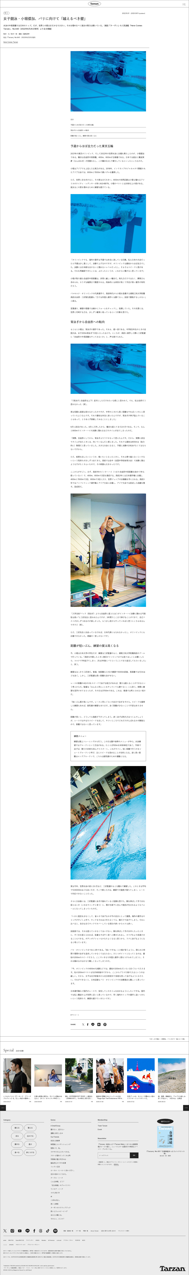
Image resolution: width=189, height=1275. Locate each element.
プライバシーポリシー (34, 1244)
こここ (5, 1244)
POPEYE (77, 1240)
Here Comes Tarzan (10, 42)
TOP (150, 1039)
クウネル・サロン (68, 1240)
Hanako (44, 1240)
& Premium (51, 1240)
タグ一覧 (78, 1231)
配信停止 (116, 1164)
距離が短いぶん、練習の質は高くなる (84, 136)
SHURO (11, 1244)
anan (4, 1240)
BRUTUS (10, 1240)
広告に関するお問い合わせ (108, 1231)
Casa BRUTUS (20, 1240)
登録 (134, 1155)
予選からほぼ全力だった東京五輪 (82, 125)
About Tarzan (95, 1231)
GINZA (37, 1240)
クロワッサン (29, 1240)
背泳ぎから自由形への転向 (80, 130)
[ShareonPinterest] (105, 1024)
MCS (83, 1240)
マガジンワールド (20, 1244)
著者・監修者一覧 (68, 1231)
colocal (59, 1240)
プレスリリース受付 (123, 1231)
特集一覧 (85, 1231)
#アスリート (75, 1015)
